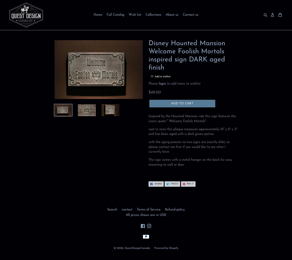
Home (98, 15)
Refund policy (175, 209)
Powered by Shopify (166, 248)
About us (172, 15)
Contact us (190, 15)
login (162, 83)
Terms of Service (149, 209)
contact (127, 209)
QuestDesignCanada (137, 248)
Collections (153, 15)
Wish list (135, 15)
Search (112, 209)
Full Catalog (115, 15)
